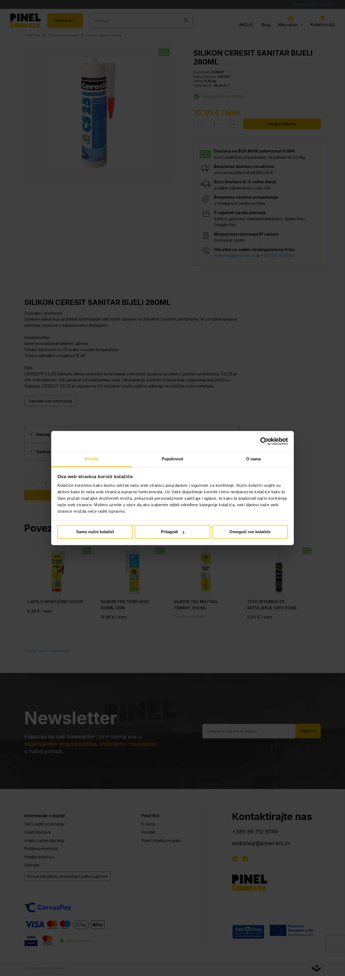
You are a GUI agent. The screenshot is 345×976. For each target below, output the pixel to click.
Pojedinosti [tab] (172, 459)
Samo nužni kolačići (95, 532)
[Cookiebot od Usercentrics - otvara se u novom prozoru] (264, 441)
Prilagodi (169, 532)
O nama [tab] (253, 459)
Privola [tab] (91, 459)
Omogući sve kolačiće (250, 532)
